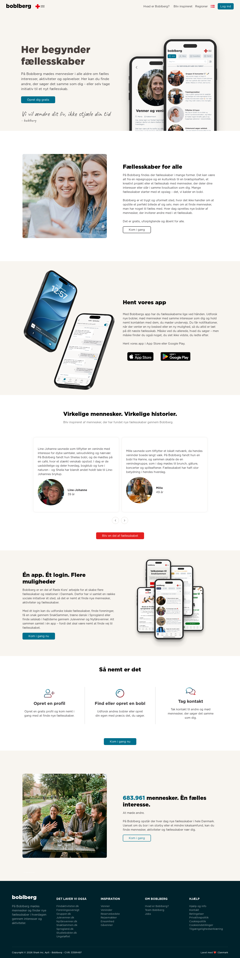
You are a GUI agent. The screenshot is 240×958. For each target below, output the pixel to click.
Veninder (106, 909)
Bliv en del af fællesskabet (120, 535)
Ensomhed (107, 921)
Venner (105, 906)
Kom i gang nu (38, 636)
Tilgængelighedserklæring (206, 928)
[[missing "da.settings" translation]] (212, 6)
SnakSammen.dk (66, 924)
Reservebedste (110, 913)
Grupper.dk (63, 913)
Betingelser (196, 913)
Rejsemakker (109, 917)
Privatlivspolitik (199, 917)
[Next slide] (124, 520)
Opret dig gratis (38, 99)
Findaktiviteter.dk (67, 906)
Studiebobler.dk (66, 932)
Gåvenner (107, 924)
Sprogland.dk (64, 928)
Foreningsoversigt (67, 909)
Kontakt (194, 909)
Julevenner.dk (65, 917)
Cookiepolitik (197, 921)
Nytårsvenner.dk (66, 921)
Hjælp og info (197, 906)
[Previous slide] (115, 520)
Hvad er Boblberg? (156, 6)
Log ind (225, 6)
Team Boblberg (154, 909)
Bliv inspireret (183, 6)
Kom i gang (137, 229)
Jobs (148, 913)
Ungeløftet (63, 936)
